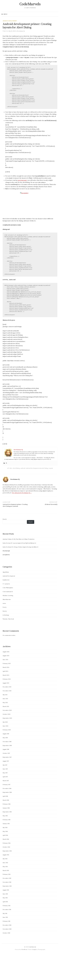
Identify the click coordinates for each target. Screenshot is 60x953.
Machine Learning (8, 595)
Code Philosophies (8, 587)
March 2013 (6, 870)
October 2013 (6, 847)
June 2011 (5, 917)
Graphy (34, 949)
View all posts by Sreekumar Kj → (22, 493)
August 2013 (6, 855)
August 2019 (6, 733)
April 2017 (5, 776)
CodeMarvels (30, 4)
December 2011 (7, 909)
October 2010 (6, 933)
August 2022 (6, 683)
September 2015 (7, 812)
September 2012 (7, 886)
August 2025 (6, 655)
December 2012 (7, 878)
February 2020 (7, 730)
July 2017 (5, 765)
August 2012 (6, 890)
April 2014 (5, 835)
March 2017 (6, 780)
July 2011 (5, 913)
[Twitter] (6, 463)
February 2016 (6, 804)
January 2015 (6, 823)
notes (4, 603)
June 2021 (5, 698)
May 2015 (5, 815)
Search (5, 519)
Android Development (10, 21)
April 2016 (5, 796)
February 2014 (6, 843)
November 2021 (7, 691)
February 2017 (6, 784)
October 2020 (6, 714)
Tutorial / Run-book (8, 619)
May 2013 (5, 866)
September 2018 (7, 745)
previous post (22, 180)
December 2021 (7, 687)
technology (6, 615)
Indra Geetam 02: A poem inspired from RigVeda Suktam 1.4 (19, 543)
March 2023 (6, 675)
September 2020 (7, 718)
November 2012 (7, 882)
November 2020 (7, 710)
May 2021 (5, 702)
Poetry (4, 607)
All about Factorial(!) (51, 504)
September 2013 (7, 851)
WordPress (24, 949)
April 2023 (5, 671)
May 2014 (5, 831)
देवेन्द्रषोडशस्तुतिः (6, 551)
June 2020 (5, 726)
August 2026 (6, 651)
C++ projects (6, 584)
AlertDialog (16, 468)
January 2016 (6, 808)
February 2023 (7, 679)
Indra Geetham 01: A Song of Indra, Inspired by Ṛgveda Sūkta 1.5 (20, 547)
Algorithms (6, 572)
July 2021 (5, 694)
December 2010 (7, 925)
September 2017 (7, 757)
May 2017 (5, 773)
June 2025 (5, 659)
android (22, 468)
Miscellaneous (7, 599)
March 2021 (6, 706)
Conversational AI (8, 591)
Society (5, 611)
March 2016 (6, 800)
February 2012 (6, 905)
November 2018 (7, 741)
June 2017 (5, 769)
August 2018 (6, 749)
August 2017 (6, 761)
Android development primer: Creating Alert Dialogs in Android (15, 505)
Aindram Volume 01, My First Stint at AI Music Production (18, 539)
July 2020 (5, 722)
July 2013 (5, 858)
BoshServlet (6, 580)
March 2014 (6, 839)
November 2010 (7, 929)
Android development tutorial (35, 468)
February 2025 (7, 663)
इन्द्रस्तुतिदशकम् (6, 554)
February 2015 (6, 819)
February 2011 (6, 921)
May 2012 (5, 898)
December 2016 (7, 788)
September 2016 (7, 792)
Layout (51, 468)
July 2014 (5, 827)
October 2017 (6, 753)
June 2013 (5, 862)
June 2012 (5, 894)
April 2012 (5, 901)
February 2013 (6, 874)
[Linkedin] (4, 463)
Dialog (46, 468)
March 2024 (6, 667)
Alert (10, 468)
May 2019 (5, 737)
